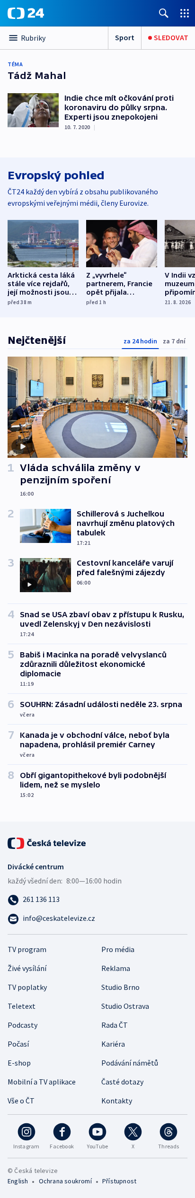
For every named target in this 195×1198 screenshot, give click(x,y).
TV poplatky (27, 987)
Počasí (18, 1044)
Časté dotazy (122, 1081)
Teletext (21, 1006)
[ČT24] (26, 13)
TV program (27, 949)
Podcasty (22, 1025)
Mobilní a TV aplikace (42, 1081)
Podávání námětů (129, 1062)
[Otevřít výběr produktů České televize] (184, 13)
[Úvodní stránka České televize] (47, 842)
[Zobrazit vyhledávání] (163, 13)
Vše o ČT (21, 1100)
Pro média (117, 949)
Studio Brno (120, 987)
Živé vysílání (27, 968)
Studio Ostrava (125, 1006)
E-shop (19, 1062)
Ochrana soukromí (65, 1181)
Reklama (115, 968)
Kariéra (113, 1044)
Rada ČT (114, 1025)
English (18, 1181)
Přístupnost (119, 1181)
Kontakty (116, 1100)
